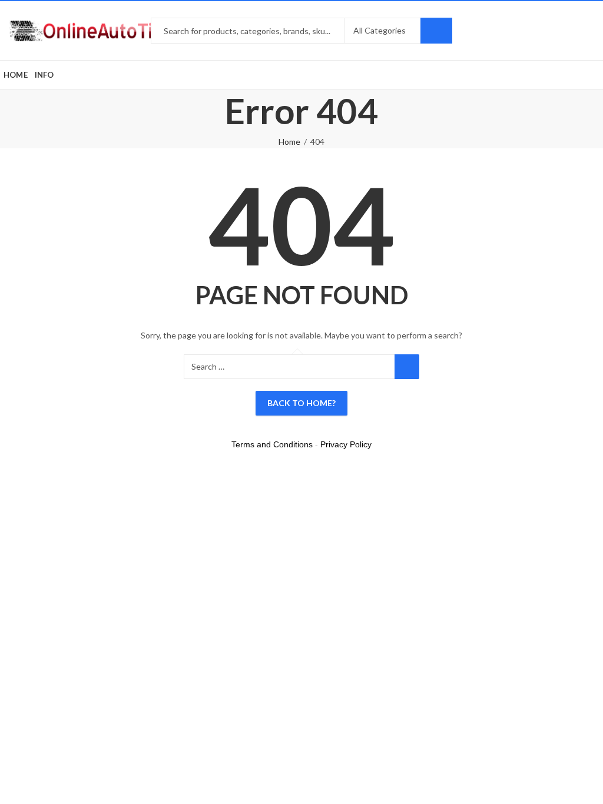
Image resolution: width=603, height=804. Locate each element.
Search (436, 31)
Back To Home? (301, 403)
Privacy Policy (346, 444)
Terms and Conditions (272, 444)
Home (289, 142)
